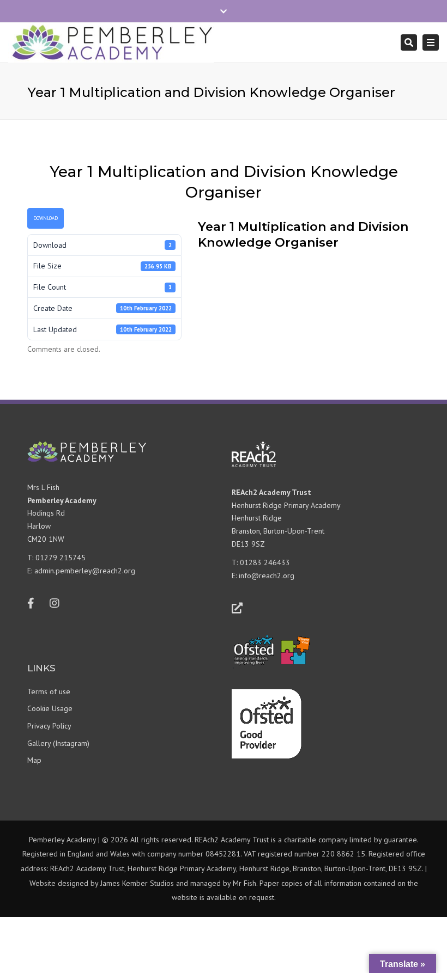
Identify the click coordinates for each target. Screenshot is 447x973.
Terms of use (48, 691)
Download (45, 218)
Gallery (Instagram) (58, 743)
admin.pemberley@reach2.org (84, 571)
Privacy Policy (49, 726)
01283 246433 (265, 562)
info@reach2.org (266, 575)
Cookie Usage (50, 708)
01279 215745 (60, 557)
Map (34, 760)
